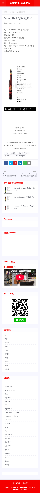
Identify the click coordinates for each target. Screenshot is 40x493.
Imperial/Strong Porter (12, 412)
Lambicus (8, 420)
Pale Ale (7, 423)
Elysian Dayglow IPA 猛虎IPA (24, 197)
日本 (6, 350)
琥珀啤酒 (26, 153)
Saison (7, 427)
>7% (9, 12)
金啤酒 (7, 461)
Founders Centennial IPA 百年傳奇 (24, 207)
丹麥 (6, 339)
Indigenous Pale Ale (11, 416)
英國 (6, 365)
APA (6, 383)
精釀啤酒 (8, 156)
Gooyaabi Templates (20, 489)
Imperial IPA (9, 409)
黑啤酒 (7, 465)
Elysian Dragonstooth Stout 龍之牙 (24, 189)
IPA (6, 405)
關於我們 (25, 483)
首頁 (5, 12)
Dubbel (7, 401)
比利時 (13, 153)
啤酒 (19, 153)
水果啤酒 (8, 450)
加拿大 (7, 343)
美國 (6, 358)
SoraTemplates (18, 487)
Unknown (8, 23)
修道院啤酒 (8, 435)
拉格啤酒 (8, 446)
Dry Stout (8, 398)
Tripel (7, 431)
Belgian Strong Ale (19, 156)
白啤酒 (7, 457)
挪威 (6, 346)
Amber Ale (8, 387)
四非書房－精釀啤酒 (20, 3)
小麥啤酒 (8, 442)
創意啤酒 (8, 438)
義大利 (7, 362)
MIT (6, 335)
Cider (6, 394)
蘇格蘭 (7, 369)
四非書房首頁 (16, 483)
